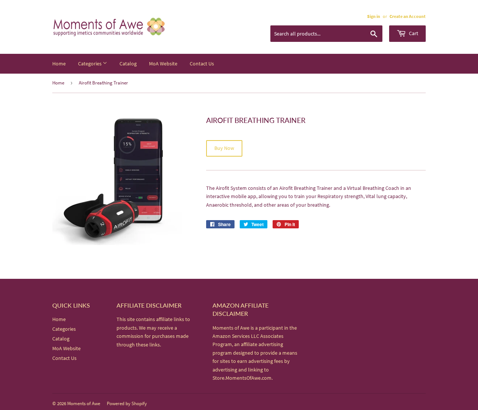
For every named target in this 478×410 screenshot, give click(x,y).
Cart (413, 33)
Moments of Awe (83, 403)
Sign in (373, 16)
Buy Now (224, 148)
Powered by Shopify (127, 403)
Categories (90, 63)
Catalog (128, 63)
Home (59, 63)
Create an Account (407, 16)
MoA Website (163, 63)
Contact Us (202, 63)
